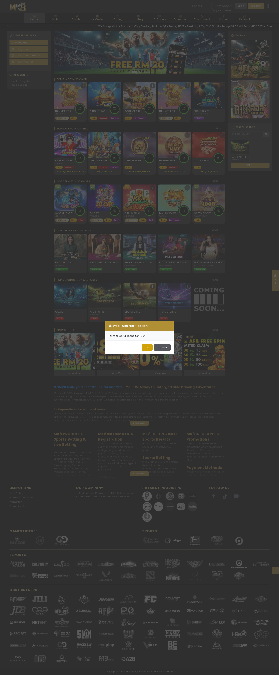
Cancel (162, 347)
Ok (147, 347)
